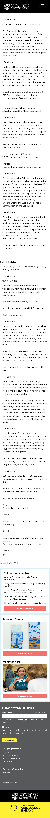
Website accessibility (9, 782)
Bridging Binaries (8, 752)
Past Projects (7, 762)
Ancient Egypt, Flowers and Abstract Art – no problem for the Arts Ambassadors (23, 591)
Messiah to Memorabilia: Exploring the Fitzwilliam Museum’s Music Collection (25, 598)
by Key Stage (32, 302)
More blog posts (25, 608)
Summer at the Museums (11, 755)
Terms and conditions (10, 779)
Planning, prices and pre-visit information (22, 308)
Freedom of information (11, 776)
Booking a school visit (12, 315)
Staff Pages (6, 772)
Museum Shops (25, 653)
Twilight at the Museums (11, 758)
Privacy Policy (7, 785)
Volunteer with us (25, 696)
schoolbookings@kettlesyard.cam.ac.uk (24, 167)
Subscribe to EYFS (9, 563)
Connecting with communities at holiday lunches (25, 603)
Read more (9, 20)
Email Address (8, 713)
